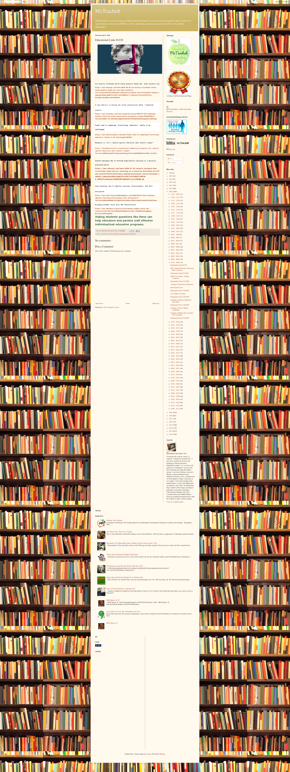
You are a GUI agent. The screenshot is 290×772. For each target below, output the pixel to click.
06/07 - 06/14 (175, 340)
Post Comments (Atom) (111, 307)
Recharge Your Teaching (114, 520)
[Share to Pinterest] (139, 231)
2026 (171, 173)
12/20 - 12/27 (175, 197)
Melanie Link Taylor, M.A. (178, 453)
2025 (171, 176)
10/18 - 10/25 (175, 225)
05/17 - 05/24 (175, 350)
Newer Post (99, 303)
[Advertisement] (112, 670)
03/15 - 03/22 (175, 378)
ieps (107, 234)
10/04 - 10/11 (175, 231)
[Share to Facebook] (137, 231)
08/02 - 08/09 (175, 259)
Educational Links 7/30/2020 (179, 290)
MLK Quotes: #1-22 (113, 600)
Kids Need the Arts (176, 287)
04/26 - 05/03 (175, 359)
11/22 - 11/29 (175, 210)
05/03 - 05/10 (175, 356)
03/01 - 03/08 (175, 384)
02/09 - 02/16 (175, 393)
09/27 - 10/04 (175, 234)
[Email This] (130, 231)
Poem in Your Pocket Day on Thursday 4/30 (120, 589)
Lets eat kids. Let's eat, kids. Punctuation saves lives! (123, 611)
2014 (171, 428)
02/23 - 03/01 (175, 387)
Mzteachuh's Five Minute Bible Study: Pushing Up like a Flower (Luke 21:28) (131, 543)
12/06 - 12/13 (175, 203)
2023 (171, 182)
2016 (171, 422)
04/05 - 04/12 (175, 368)
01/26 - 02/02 (175, 399)
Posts (171, 159)
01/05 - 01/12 (175, 409)
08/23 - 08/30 (175, 250)
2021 (171, 188)
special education (130, 234)
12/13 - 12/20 (175, 200)
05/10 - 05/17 (175, 353)
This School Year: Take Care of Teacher (119, 532)
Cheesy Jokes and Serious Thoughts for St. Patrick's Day (124, 577)
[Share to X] (135, 231)
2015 (171, 425)
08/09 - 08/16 (175, 256)
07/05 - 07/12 (175, 328)
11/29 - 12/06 (175, 206)
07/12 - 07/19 (175, 325)
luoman (148, 754)
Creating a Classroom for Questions (181, 284)
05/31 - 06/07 (175, 343)
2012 (171, 434)
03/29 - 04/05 (175, 371)
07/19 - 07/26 (175, 322)
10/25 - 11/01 (175, 222)
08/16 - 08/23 (175, 253)
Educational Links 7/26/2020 (179, 318)
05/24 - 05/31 (175, 347)
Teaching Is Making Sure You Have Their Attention (181, 314)
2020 (171, 191)
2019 (171, 412)
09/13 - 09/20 (175, 241)
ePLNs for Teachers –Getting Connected (179, 277)
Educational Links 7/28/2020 (179, 305)
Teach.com (171, 149)
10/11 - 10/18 (175, 228)
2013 (171, 431)
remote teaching (113, 234)
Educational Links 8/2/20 (178, 265)
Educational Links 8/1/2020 (179, 273)
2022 (171, 185)
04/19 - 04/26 (175, 362)
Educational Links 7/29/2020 (179, 297)
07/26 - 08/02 (175, 262)
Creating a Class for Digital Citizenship (179, 309)
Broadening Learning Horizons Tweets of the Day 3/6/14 (124, 566)
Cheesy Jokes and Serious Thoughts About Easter (122, 554)
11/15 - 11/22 (175, 213)
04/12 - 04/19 (175, 365)
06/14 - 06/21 (175, 337)
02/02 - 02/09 (175, 396)
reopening (121, 234)
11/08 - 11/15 (175, 216)
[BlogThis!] (132, 231)
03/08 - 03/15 (175, 381)
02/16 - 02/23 (175, 390)
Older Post (155, 303)
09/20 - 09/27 (175, 237)
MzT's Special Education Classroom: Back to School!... (182, 269)
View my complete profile (175, 502)
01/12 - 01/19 (175, 405)
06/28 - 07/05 (175, 331)
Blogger (162, 754)
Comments (172, 162)
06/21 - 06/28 (175, 334)
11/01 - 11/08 (175, 219)
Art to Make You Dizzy (178, 294)
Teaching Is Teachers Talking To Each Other (180, 301)
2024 (171, 179)
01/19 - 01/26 (175, 402)
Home (128, 303)
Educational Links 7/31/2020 (179, 281)
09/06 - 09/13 (175, 244)
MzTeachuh (107, 10)
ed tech (103, 234)
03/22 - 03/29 (175, 374)
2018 (171, 416)
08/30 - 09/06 (175, 247)
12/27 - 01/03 (175, 194)
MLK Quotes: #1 (111, 623)
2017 (171, 419)
